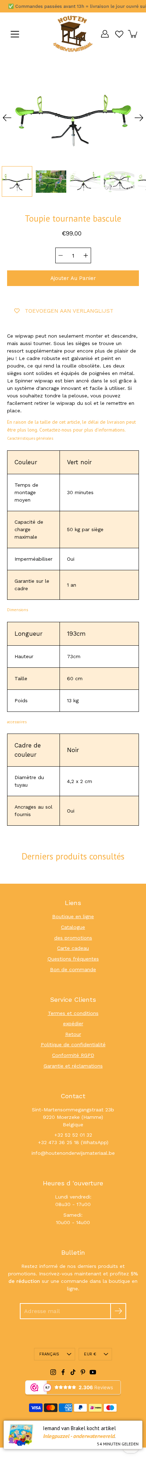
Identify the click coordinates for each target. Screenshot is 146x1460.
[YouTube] (93, 1372)
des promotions (73, 938)
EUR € (90, 1354)
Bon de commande (73, 969)
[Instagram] (53, 1372)
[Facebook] (63, 1372)
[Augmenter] (85, 255)
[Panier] (133, 33)
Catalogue (73, 927)
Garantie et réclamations (73, 1066)
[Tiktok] (73, 1372)
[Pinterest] (83, 1372)
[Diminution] (60, 255)
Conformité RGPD (73, 1055)
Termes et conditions (73, 1013)
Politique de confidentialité (73, 1044)
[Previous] (7, 118)
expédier (73, 1023)
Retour (73, 1034)
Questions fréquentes (73, 959)
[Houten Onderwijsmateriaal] (73, 34)
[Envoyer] (118, 1311)
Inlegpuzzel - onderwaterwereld (78, 1436)
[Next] (139, 118)
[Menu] (15, 34)
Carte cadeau (73, 948)
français (49, 1354)
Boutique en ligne (73, 916)
